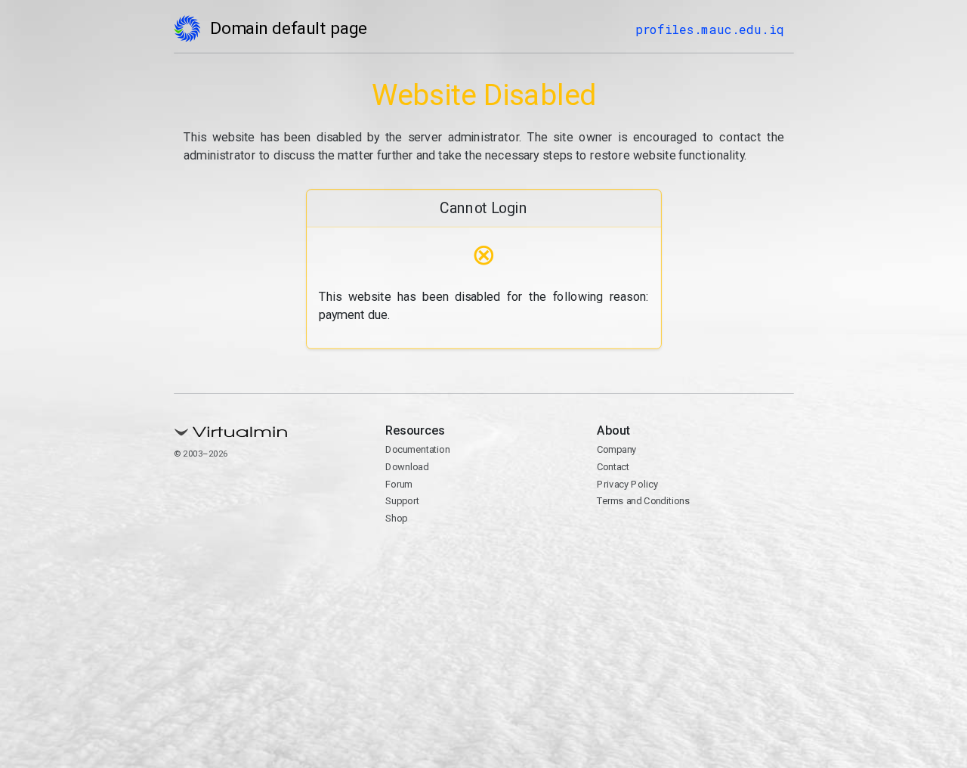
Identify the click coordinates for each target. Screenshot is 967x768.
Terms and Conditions (643, 500)
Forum (398, 484)
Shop (396, 518)
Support (402, 500)
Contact (613, 466)
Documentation (417, 449)
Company (617, 449)
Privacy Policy (627, 484)
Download (406, 466)
